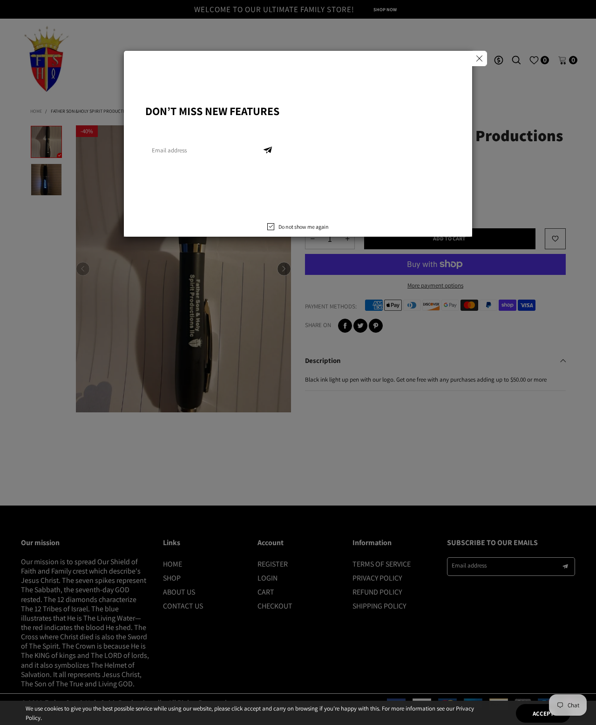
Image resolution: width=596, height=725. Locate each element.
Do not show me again (303, 226)
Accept (543, 707)
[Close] (479, 58)
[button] (267, 150)
